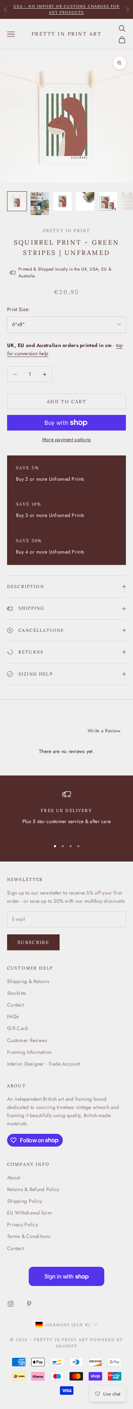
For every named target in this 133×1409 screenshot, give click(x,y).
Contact (15, 1004)
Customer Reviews (27, 1040)
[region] (66, 812)
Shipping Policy (24, 1201)
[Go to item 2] (40, 203)
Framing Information (29, 1052)
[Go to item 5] (108, 201)
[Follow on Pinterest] (29, 1303)
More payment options (66, 439)
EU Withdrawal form (29, 1212)
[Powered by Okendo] (25, 733)
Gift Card (17, 1028)
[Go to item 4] (85, 201)
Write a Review (104, 730)
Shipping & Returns (28, 981)
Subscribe (33, 942)
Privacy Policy (22, 1224)
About (13, 1177)
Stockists (16, 993)
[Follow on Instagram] (10, 1303)
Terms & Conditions (28, 1236)
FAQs (13, 1016)
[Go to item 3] (62, 201)
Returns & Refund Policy (33, 1189)
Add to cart (66, 402)
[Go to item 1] (17, 201)
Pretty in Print (66, 230)
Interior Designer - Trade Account (43, 1063)
